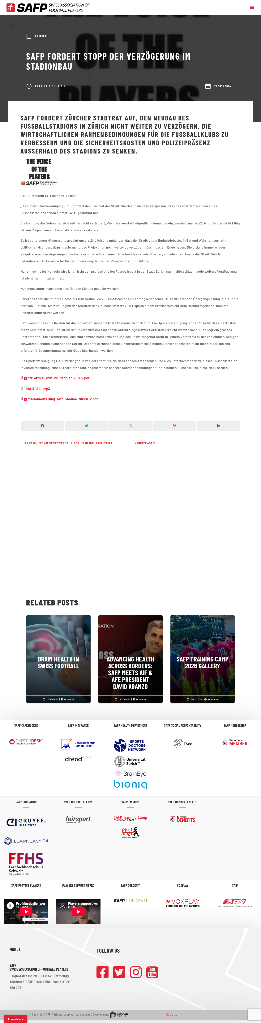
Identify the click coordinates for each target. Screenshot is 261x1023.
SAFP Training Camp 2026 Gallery (202, 646)
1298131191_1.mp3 (37, 389)
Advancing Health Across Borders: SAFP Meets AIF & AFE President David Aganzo (130, 656)
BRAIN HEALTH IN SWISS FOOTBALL (58, 646)
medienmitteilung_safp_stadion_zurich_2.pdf (63, 399)
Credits (172, 1014)
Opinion (41, 36)
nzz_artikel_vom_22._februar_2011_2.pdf (58, 378)
